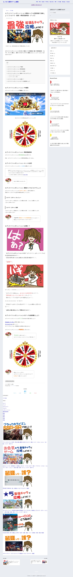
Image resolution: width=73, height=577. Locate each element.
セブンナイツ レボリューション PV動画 (15, 66)
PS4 (40, 1)
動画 (4, 413)
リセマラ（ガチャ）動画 (13, 76)
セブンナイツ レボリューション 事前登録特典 (16, 69)
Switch (43, 1)
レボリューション (6, 410)
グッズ (4, 404)
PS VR (52, 55)
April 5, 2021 (25, 174)
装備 (4, 420)
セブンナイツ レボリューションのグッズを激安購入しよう (19, 81)
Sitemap (63, 1)
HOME (36, 571)
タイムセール (8, 324)
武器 (4, 418)
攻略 (4, 415)
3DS (55, 1)
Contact (68, 1)
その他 (52, 68)
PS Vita (47, 1)
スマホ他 (59, 1)
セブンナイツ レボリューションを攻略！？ (16, 79)
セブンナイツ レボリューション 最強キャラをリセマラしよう (19, 73)
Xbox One (52, 1)
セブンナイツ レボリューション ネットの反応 (16, 71)
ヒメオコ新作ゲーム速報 (11, 2)
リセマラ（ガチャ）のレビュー (14, 75)
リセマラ (5, 408)
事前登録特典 (5, 411)
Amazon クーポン (9, 322)
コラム (52, 70)
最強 (4, 416)
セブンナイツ (5, 406)
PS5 (37, 1)
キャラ (4, 403)
